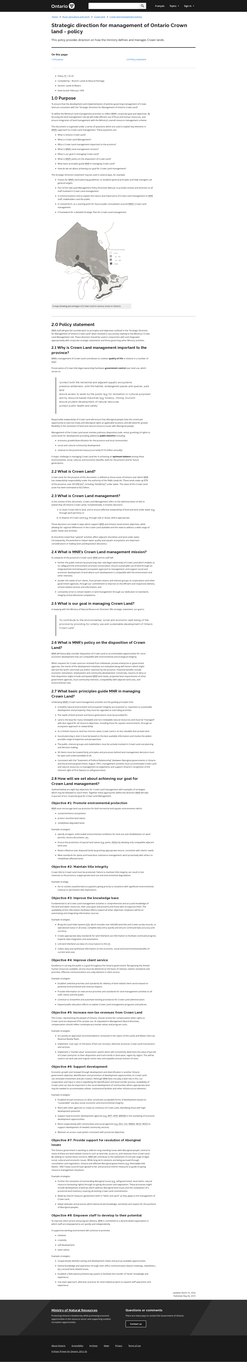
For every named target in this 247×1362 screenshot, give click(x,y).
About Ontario (58, 1345)
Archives (93, 1345)
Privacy (118, 1345)
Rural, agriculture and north (76, 16)
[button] (142, 6)
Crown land (99, 16)
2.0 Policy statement (136, 59)
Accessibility (77, 1345)
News (106, 1345)
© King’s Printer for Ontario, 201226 (69, 1351)
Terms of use (134, 1345)
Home (55, 16)
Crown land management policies (126, 16)
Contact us (136, 1323)
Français (159, 5)
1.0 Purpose (57, 59)
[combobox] (117, 5)
